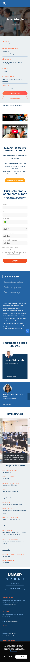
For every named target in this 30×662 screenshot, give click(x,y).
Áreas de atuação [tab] (12, 292)
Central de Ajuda (15, 588)
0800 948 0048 (12, 605)
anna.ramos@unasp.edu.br (9, 398)
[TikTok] (11, 579)
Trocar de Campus (15, 25)
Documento (6, 550)
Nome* (4, 204)
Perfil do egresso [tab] (12, 287)
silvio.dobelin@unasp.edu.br (11, 363)
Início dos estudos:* (8, 233)
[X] (23, 579)
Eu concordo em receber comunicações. (11, 248)
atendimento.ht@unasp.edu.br (13, 621)
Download (5, 563)
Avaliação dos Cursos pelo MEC (11, 519)
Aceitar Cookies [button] (21, 657)
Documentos (6, 556)
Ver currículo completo (11, 376)
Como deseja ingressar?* (10, 240)
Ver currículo (7, 404)
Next (29, 441)
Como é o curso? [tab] (12, 276)
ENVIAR (15, 261)
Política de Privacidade (13, 254)
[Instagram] (7, 579)
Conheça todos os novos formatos (15, 180)
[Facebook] (19, 579)
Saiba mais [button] (13, 651)
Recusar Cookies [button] (9, 657)
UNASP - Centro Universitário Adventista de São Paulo (4, 3)
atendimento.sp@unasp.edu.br (13, 636)
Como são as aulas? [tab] (13, 282)
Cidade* (4, 226)
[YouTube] (15, 579)
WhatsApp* (6, 218)
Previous (1, 441)
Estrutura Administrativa (10, 485)
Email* (4, 211)
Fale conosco (15, 583)
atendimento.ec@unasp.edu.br (13, 607)
